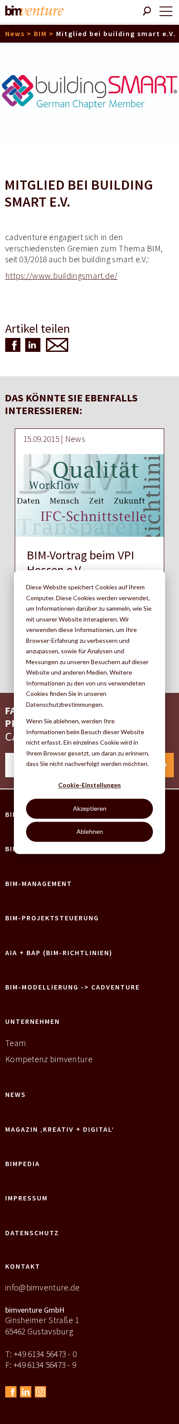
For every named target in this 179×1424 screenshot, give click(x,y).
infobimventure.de (42, 1287)
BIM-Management (38, 883)
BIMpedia (22, 1163)
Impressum (26, 1197)
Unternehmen (32, 1021)
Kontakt (22, 1266)
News (15, 1094)
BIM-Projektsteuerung (52, 917)
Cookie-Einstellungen (89, 785)
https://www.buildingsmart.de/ (61, 276)
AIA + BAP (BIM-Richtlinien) (59, 952)
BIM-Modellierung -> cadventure (72, 987)
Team (15, 1043)
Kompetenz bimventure (49, 1059)
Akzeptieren (89, 808)
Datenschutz (32, 1232)
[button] (12, 345)
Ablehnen (89, 831)
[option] (89, 537)
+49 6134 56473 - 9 (44, 1365)
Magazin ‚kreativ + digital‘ (59, 1129)
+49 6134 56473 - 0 (45, 1354)
